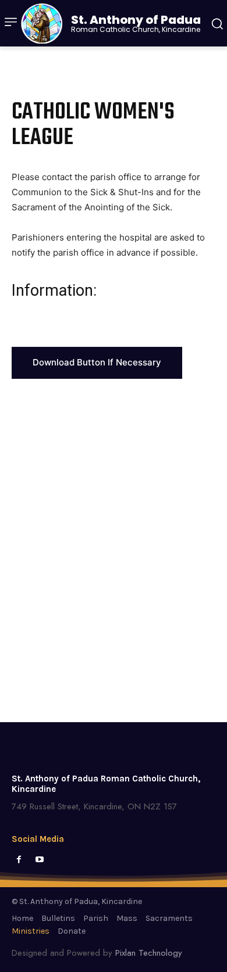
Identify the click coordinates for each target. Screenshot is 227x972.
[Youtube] (39, 859)
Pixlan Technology (148, 952)
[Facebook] (19, 859)
